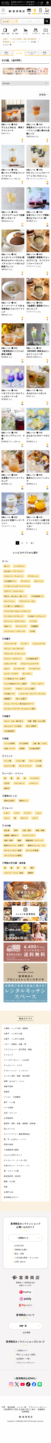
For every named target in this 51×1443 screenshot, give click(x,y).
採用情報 (25, 1411)
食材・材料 (8, 840)
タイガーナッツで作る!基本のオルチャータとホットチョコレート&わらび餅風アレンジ (12, 262)
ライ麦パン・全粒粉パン (13, 606)
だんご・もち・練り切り (13, 721)
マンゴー (27, 813)
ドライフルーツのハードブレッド (17, 611)
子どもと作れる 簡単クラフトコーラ (12, 129)
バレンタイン (19, 783)
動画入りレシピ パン (36, 845)
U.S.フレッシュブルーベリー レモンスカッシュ (37, 174)
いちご (38, 813)
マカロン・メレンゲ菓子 (25, 688)
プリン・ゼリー (37, 683)
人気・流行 (26, 830)
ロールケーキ (19, 668)
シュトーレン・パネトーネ (14, 631)
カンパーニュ (9, 601)
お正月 (6, 783)
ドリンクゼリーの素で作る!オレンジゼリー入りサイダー (37, 523)
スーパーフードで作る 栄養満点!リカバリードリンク (12, 308)
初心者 (6, 830)
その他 (32, 631)
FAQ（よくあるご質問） (26, 1354)
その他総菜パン (37, 596)
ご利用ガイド (22, 1350)
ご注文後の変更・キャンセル (26, 1257)
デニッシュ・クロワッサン (14, 621)
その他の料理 (34, 748)
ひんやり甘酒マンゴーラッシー (12, 521)
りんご (6, 818)
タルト (6, 668)
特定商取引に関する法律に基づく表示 (19, 1409)
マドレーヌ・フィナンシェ (14, 653)
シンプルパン (19, 566)
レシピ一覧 (21, 1407)
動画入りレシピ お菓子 (13, 845)
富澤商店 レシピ (9, 41)
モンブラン (27, 673)
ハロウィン (33, 783)
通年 (32, 867)
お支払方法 (19, 1245)
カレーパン (38, 581)
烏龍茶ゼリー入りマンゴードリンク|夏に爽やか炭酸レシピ (37, 130)
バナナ (16, 813)
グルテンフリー (29, 835)
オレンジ (24, 818)
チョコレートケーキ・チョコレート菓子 (19, 708)
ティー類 (7, 761)
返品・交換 (19, 1253)
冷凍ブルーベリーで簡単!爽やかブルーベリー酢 (37, 216)
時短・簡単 (40, 830)
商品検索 (11, 1407)
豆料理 (21, 748)
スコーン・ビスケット (12, 658)
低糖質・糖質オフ (11, 835)
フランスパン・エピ (27, 601)
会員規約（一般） (23, 1358)
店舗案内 (41, 1409)
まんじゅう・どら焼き (12, 726)
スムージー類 (9, 766)
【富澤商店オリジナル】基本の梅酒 (12, 352)
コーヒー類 (20, 761)
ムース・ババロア (11, 673)
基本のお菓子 (9, 800)
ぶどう (34, 818)
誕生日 (6, 788)
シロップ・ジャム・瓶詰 (13, 873)
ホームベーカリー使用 (12, 850)
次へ (32, 543)
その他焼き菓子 (32, 658)
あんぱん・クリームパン (13, 571)
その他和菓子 (9, 731)
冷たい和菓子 (31, 726)
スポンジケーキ (10, 663)
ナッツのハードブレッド (13, 616)
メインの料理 (9, 743)
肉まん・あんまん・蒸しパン (15, 596)
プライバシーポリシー (25, 1362)
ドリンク (22, 41)
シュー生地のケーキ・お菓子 (15, 683)
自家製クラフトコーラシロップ (12, 479)
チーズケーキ (34, 668)
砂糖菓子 (7, 698)
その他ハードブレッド (36, 616)
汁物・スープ (9, 748)
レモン (6, 813)
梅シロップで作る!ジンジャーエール (12, 174)
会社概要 (26, 1332)
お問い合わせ (20, 1261)
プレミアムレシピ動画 (12, 855)
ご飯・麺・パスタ (39, 743)
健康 (19, 840)
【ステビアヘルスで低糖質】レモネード (12, 216)
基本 (16, 830)
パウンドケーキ (10, 643)
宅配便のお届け (20, 1249)
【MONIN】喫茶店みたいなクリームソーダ (37, 352)
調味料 (30, 873)
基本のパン (23, 800)
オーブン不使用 (32, 850)
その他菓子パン (10, 581)
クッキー (24, 643)
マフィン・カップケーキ (13, 648)
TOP (3, 1407)
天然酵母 (34, 626)
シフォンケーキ (39, 643)
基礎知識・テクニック (34, 840)
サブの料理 (23, 743)
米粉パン (7, 626)
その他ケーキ (9, 693)
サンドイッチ (21, 626)
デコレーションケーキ (29, 663)
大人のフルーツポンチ (36, 393)
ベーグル (33, 621)
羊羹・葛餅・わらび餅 (36, 721)
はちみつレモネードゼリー (37, 437)
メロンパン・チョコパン (13, 576)
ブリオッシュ (33, 576)
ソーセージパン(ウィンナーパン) (17, 586)
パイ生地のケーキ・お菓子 (14, 678)
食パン (6, 566)
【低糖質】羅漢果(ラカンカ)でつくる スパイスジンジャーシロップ (37, 260)
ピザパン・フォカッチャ (13, 591)
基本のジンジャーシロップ (37, 479)
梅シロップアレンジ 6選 (12, 437)
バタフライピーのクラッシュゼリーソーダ (12, 395)
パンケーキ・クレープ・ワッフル (32, 693)
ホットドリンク (25, 766)
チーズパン (25, 581)
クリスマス (34, 778)
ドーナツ (7, 688)
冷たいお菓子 (21, 698)
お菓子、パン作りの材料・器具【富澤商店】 (20, 39)
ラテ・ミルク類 (35, 761)
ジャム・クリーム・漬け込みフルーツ (18, 703)
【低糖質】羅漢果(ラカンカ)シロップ (37, 307)
